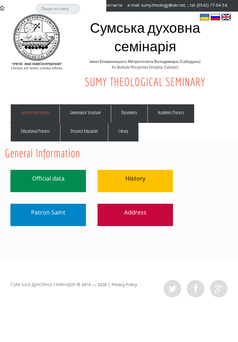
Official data (48, 178)
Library (123, 131)
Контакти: (113, 5)
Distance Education (84, 131)
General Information (35, 112)
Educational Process (35, 131)
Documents (129, 112)
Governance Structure (85, 112)
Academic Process (171, 112)
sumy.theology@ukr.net (163, 5)
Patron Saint (48, 212)
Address (135, 212)
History (135, 178)
